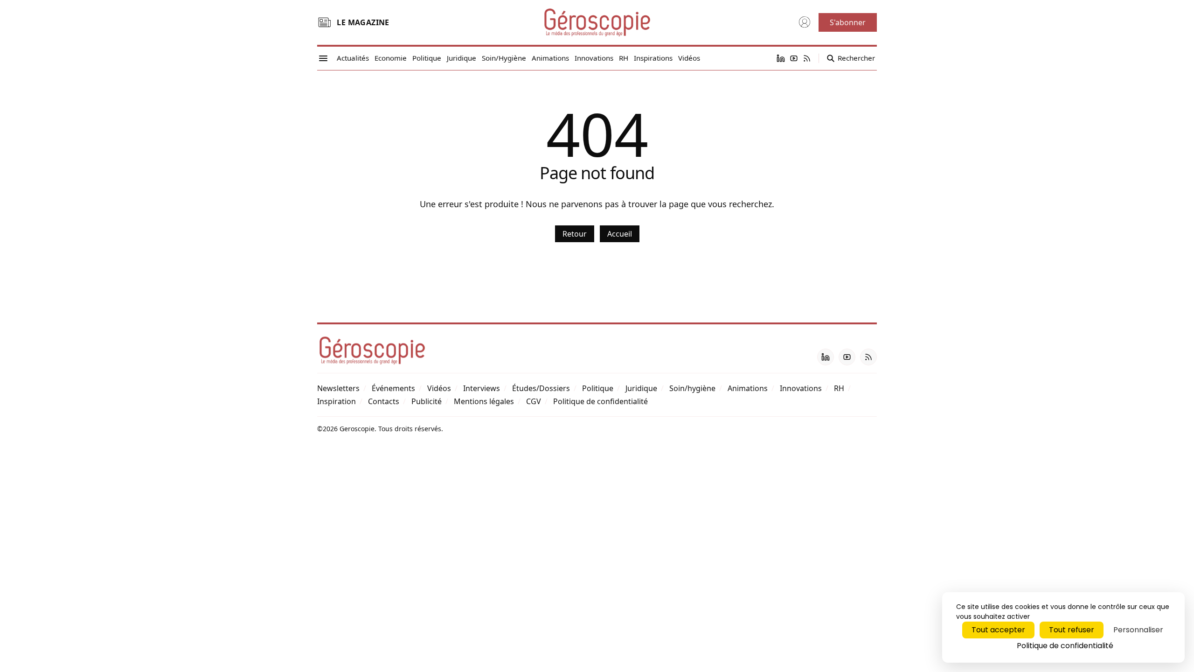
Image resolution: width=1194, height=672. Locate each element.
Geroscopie (357, 428)
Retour (574, 234)
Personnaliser (1138, 629)
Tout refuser (1071, 629)
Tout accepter (998, 629)
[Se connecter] (804, 22)
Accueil (619, 234)
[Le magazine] (324, 22)
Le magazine (363, 22)
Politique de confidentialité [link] (1065, 645)
